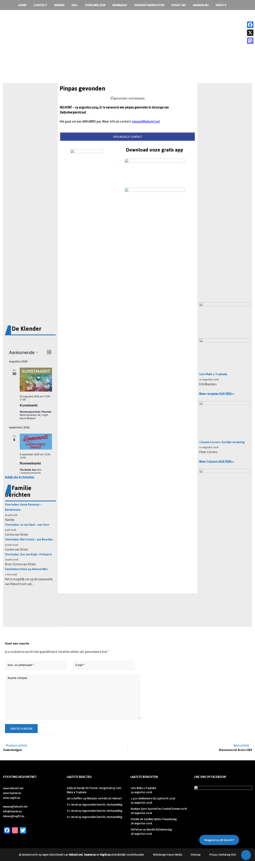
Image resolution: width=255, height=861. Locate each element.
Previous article (16, 745)
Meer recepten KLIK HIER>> (216, 394)
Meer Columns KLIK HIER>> (216, 461)
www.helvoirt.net (13, 788)
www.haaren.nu (12, 793)
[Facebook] (250, 25)
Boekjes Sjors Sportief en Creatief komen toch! (159, 809)
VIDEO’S (221, 5)
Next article (241, 745)
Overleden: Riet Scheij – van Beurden (29, 539)
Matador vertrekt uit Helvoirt (104, 798)
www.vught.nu (11, 798)
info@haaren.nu (12, 811)
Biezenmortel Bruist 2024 (235, 750)
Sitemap (196, 854)
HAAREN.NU (201, 5)
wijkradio (119, 5)
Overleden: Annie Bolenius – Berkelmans (23, 507)
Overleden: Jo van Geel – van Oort (27, 524)
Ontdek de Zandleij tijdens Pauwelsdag (154, 819)
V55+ (74, 5)
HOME (22, 5)
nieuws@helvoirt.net (146, 121)
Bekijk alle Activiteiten (19, 477)
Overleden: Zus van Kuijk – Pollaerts (28, 554)
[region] (127, 55)
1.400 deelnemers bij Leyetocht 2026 (153, 798)
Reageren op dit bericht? (219, 840)
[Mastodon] (250, 41)
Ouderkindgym (12, 750)
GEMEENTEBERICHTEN (149, 5)
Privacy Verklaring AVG (222, 854)
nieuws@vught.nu (13, 816)
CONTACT (40, 5)
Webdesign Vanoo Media (167, 854)
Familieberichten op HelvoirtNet (26, 569)
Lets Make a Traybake (213, 374)
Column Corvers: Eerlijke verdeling (222, 442)
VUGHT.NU (178, 5)
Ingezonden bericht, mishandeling (102, 804)
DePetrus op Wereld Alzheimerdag (151, 829)
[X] (250, 33)
